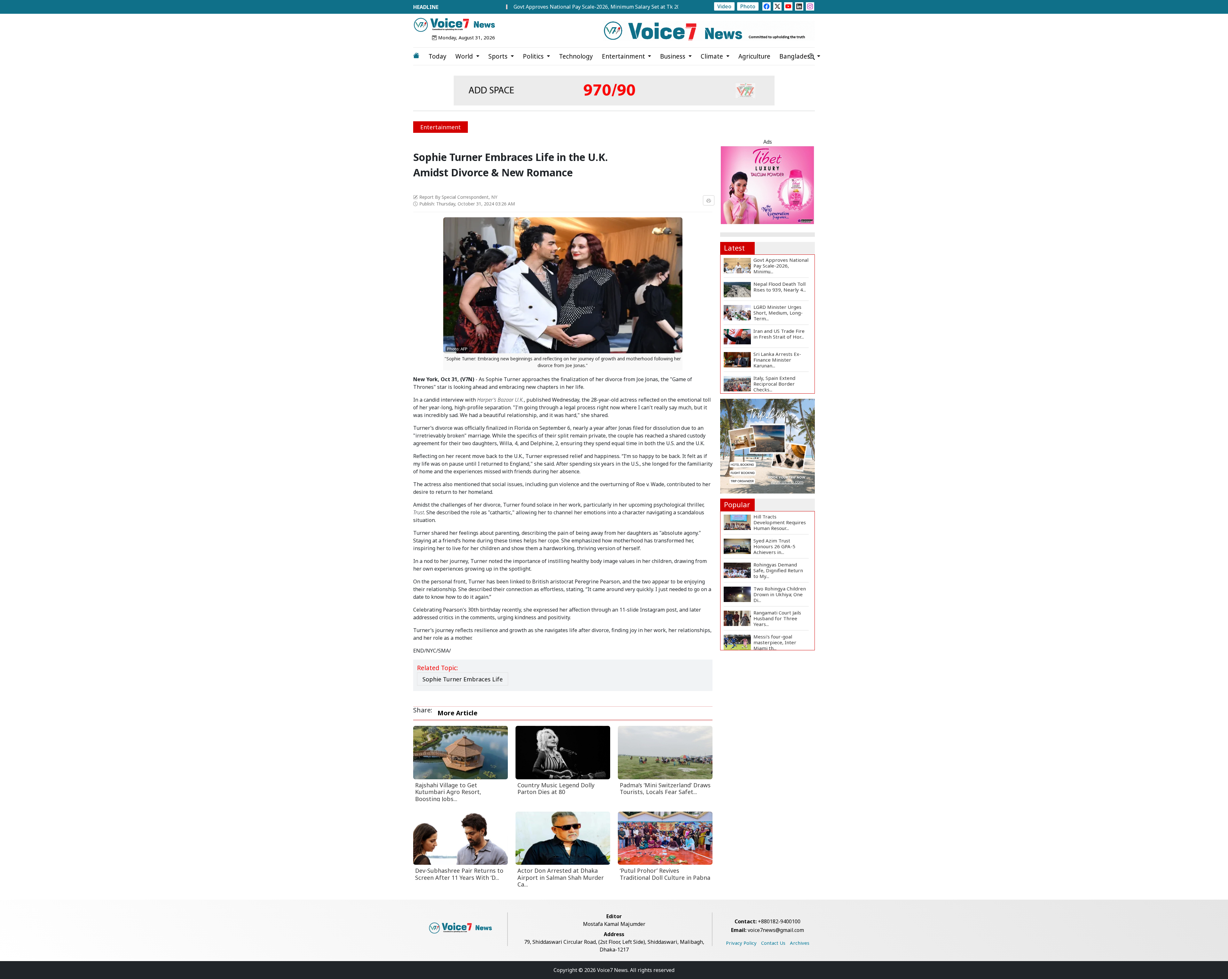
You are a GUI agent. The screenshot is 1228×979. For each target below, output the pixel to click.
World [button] (465, 56)
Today (437, 56)
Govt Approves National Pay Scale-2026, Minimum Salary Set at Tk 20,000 (552, 6)
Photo (747, 6)
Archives (799, 943)
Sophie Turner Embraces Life (462, 679)
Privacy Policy (741, 943)
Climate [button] (713, 56)
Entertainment (440, 127)
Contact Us (773, 943)
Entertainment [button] (624, 56)
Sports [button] (498, 56)
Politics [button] (534, 56)
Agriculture (754, 56)
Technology (576, 56)
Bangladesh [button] (797, 56)
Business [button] (673, 56)
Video (724, 6)
